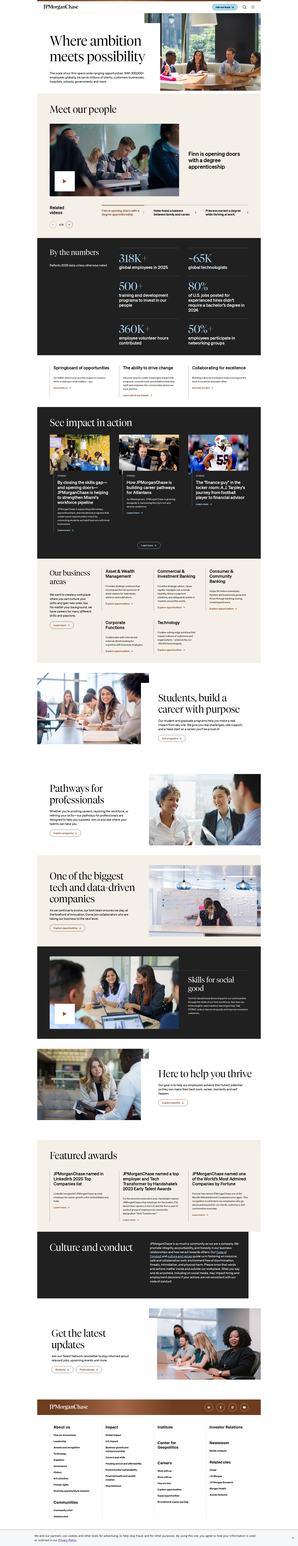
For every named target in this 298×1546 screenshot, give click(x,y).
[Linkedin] (209, 1407)
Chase (213, 1469)
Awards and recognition (67, 1447)
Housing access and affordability (124, 1463)
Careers (165, 1463)
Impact (112, 1427)
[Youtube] (244, 1407)
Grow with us (165, 1477)
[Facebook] (221, 1407)
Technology (60, 1453)
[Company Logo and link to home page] (60, 9)
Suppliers (59, 1459)
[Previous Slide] (53, 224)
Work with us (165, 1470)
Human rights (61, 1484)
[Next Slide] (69, 224)
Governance (60, 1466)
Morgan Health (218, 1488)
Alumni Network (219, 1494)
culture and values (180, 1256)
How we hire (164, 1483)
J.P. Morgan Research (221, 1482)
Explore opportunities (170, 1489)
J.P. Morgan (216, 1476)
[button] (293, 1538)
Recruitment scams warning (173, 1501)
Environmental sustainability (121, 1469)
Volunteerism (61, 1516)
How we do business (65, 1435)
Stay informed (113, 1485)
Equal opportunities (168, 1495)
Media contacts (218, 1450)
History (58, 1472)
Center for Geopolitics (168, 1445)
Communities (66, 1502)
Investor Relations (226, 1427)
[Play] (65, 181)
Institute (165, 1427)
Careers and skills (115, 1457)
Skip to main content (14, 3)
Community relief (63, 1510)
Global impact (113, 1435)
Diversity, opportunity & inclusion (71, 1490)
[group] (123, 212)
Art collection (61, 1478)
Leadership (60, 1441)
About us (62, 1427)
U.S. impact (112, 1441)
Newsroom (219, 1443)
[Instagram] (232, 1407)
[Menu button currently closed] (253, 7)
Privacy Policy (67, 1540)
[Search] (244, 7)
